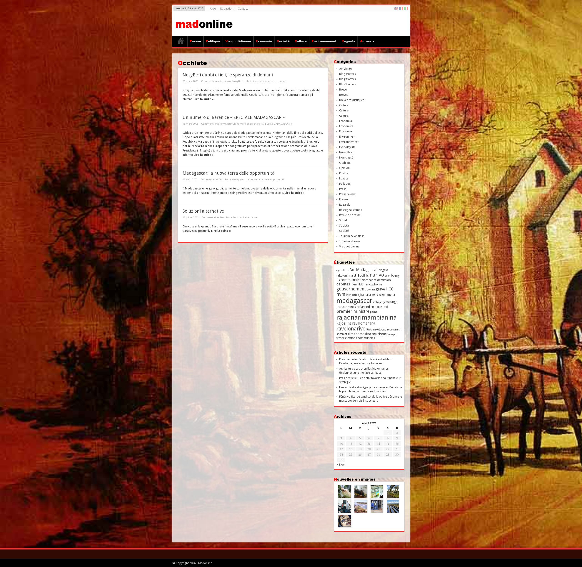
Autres (365, 41)
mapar (341, 307)
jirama (364, 294)
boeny (395, 275)
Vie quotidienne (238, 41)
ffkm (354, 284)
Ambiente (345, 68)
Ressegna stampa (350, 210)
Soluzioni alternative (203, 211)
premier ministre (352, 311)
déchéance (369, 280)
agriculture (342, 270)
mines (352, 307)
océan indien (365, 307)
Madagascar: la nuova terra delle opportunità (229, 173)
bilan (387, 275)
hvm (340, 294)
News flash (346, 152)
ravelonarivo (351, 328)
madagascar (354, 301)
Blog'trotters (347, 74)
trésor (340, 338)
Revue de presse (350, 215)
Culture (301, 41)
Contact (243, 8)
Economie (264, 41)
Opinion (344, 168)
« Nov (340, 464)
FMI (360, 284)
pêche (373, 311)
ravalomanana (363, 323)
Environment (347, 136)
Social (343, 220)
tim (351, 334)
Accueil (181, 42)
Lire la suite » (204, 99)
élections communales (360, 338)
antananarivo (369, 275)
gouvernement (351, 289)
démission (384, 280)
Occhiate (345, 162)
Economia (345, 121)
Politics (343, 178)
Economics (346, 126)
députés (343, 284)
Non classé (346, 157)
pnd (385, 307)
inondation (352, 294)
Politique (213, 41)
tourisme (379, 334)
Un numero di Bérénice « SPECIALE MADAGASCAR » (234, 117)
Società (344, 225)
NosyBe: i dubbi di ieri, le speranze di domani (228, 75)
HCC (390, 289)
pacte (378, 307)
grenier (371, 289)
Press (342, 189)
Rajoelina (343, 323)
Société (283, 41)
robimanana (394, 329)
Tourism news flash (351, 236)
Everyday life (347, 147)
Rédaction (226, 8)
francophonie (373, 284)
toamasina (362, 334)
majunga (391, 302)
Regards (348, 41)
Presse (195, 41)
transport (392, 334)
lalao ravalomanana (382, 294)
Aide (213, 8)
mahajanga (379, 302)
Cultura (344, 105)
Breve (343, 89)
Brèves (343, 94)
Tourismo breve (349, 241)
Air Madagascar (363, 269)
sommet (341, 334)
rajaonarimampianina (366, 317)
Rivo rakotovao (376, 329)
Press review (347, 194)
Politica (344, 173)
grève (380, 289)
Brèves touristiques (351, 100)
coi (338, 280)
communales (351, 280)
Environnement (324, 41)
